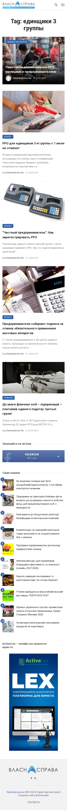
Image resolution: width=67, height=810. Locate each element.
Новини (8, 398)
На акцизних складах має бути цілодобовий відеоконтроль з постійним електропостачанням (39, 485)
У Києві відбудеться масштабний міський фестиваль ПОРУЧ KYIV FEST (39, 593)
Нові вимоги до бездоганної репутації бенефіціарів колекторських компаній (37, 516)
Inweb (57, 792)
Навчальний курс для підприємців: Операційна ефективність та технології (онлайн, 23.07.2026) (37, 564)
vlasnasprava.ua (22, 78)
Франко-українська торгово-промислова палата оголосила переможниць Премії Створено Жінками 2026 (39, 611)
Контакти (34, 802)
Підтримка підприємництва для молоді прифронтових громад (38, 547)
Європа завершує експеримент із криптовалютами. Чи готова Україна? (37, 578)
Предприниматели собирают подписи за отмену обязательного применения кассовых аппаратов (32, 328)
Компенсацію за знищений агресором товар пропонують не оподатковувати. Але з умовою (38, 533)
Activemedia (42, 795)
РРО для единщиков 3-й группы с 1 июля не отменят (33, 145)
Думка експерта (17, 42)
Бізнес (8, 137)
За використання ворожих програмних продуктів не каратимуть (37, 624)
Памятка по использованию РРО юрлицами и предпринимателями (31, 69)
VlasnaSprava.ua (15, 792)
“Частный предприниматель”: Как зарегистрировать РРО (28, 235)
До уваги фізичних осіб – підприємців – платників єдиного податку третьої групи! (32, 408)
